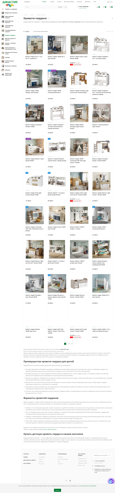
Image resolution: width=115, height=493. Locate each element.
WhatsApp (70, 480)
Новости (41, 459)
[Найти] (66, 7)
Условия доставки (82, 461)
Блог (59, 461)
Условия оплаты (82, 458)
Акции (26, 457)
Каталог (26, 454)
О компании (42, 457)
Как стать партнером (63, 459)
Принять (57, 490)
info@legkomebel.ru (100, 466)
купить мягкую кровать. (50, 429)
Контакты (41, 461)
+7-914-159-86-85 (83, 6)
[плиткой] (107, 31)
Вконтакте (66, 480)
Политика (60, 463)
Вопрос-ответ (81, 465)
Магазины (60, 457)
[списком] (110, 31)
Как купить (41, 463)
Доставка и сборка (30, 460)
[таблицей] (112, 31)
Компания (42, 454)
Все (72, 343)
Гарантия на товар (82, 463)
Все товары (27, 463)
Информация (62, 454)
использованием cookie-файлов (87, 486)
